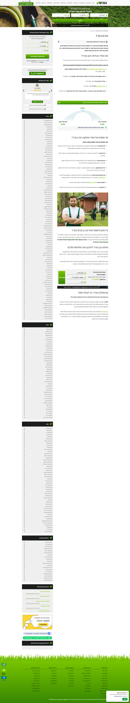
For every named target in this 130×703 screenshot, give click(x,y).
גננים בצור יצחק (48, 312)
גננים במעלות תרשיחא (47, 521)
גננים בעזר (49, 384)
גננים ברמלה (49, 154)
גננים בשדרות (49, 348)
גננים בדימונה (49, 405)
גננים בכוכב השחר (48, 580)
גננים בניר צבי (49, 236)
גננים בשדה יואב (48, 356)
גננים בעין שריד (48, 221)
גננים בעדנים (49, 188)
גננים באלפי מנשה (48, 190)
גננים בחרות (49, 278)
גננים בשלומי (49, 519)
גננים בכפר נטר (48, 291)
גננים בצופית (49, 213)
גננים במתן (49, 274)
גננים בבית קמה (48, 400)
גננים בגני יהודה (48, 270)
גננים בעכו (49, 500)
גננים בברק (49, 514)
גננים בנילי (49, 293)
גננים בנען (50, 244)
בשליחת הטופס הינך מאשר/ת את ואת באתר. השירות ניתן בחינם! (82, 287)
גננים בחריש (49, 447)
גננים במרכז (49, 144)
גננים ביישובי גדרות (47, 417)
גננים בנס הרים (48, 569)
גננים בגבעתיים (48, 165)
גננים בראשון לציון (48, 120)
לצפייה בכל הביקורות (37, 101)
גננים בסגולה (49, 363)
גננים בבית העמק (48, 512)
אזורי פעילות (56, 3)
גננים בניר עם (49, 415)
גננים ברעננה (49, 131)
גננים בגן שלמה (48, 346)
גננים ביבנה (49, 158)
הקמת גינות (81, 3)
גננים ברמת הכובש (48, 228)
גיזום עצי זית (54, 678)
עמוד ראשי (104, 671)
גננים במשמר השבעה (47, 255)
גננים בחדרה (49, 146)
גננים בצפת (49, 479)
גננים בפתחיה (49, 242)
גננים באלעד (49, 179)
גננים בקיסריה (49, 428)
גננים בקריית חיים (48, 455)
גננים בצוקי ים (49, 215)
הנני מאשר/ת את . (79, 25)
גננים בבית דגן (49, 196)
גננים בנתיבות (49, 350)
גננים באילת (49, 373)
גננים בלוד (49, 175)
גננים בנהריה (49, 432)
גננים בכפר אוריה (48, 557)
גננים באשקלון (49, 335)
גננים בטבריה (49, 445)
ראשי (93, 3)
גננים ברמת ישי (48, 487)
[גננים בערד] (82, 209)
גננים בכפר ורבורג (48, 382)
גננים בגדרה (49, 342)
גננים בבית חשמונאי (47, 308)
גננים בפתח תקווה (48, 125)
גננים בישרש (49, 204)
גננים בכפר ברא (48, 280)
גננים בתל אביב (48, 148)
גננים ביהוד (49, 186)
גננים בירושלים (49, 542)
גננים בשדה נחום (48, 477)
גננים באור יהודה (48, 198)
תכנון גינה (71, 678)
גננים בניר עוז (49, 413)
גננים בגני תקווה (48, 200)
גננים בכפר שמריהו (48, 177)
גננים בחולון (49, 129)
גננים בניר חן (49, 388)
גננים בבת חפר (49, 259)
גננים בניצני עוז (48, 223)
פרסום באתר (104, 686)
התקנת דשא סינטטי (85, 673)
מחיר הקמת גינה (100, 86)
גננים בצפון (49, 437)
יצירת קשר (105, 683)
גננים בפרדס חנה (48, 441)
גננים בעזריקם (49, 375)
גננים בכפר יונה (48, 162)
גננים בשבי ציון (49, 485)
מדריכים (44, 3)
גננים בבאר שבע (48, 333)
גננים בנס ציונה (48, 150)
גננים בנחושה (49, 365)
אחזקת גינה (87, 686)
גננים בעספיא (49, 502)
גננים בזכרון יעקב (48, 453)
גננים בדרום (49, 337)
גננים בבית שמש (48, 546)
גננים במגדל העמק (48, 460)
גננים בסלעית (49, 238)
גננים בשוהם (49, 169)
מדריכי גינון (104, 676)
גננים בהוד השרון (48, 122)
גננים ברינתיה (49, 211)
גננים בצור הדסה (48, 551)
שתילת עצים (87, 691)
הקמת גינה (71, 676)
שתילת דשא (87, 688)
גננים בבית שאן (48, 506)
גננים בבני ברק (49, 167)
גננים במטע (49, 561)
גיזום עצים (69, 3)
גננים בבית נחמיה (48, 305)
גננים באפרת (49, 263)
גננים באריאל (49, 265)
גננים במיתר (49, 407)
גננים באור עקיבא (48, 207)
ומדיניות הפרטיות (74, 25)
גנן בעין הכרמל (48, 481)
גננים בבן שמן (49, 299)
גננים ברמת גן (49, 135)
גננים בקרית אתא (48, 449)
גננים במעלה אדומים (47, 563)
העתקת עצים (54, 681)
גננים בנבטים (49, 390)
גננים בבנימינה (49, 504)
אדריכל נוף (71, 686)
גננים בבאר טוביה (48, 394)
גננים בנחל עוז (49, 409)
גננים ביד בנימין (48, 318)
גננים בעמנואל (49, 247)
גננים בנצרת (49, 466)
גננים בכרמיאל (49, 439)
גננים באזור (49, 268)
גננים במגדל (49, 529)
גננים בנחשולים (48, 495)
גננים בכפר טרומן (48, 316)
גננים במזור (49, 257)
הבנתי (124, 699)
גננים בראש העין (48, 139)
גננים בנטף (49, 555)
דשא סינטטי (49, 3)
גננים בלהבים (49, 386)
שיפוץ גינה (71, 681)
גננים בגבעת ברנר (48, 202)
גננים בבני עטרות (48, 314)
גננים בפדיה (49, 232)
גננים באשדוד (49, 329)
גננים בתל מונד (48, 183)
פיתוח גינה (71, 683)
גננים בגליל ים (49, 301)
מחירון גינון (38, 3)
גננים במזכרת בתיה (47, 253)
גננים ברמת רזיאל (48, 553)
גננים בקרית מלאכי (48, 354)
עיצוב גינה (75, 3)
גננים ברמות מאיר (48, 360)
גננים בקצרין (49, 527)
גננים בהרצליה (49, 137)
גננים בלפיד (49, 565)
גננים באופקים (49, 371)
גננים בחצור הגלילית (47, 523)
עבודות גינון (88, 3)
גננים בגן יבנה (49, 344)
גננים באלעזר (49, 559)
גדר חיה (88, 683)
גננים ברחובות (49, 331)
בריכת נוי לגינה (87, 678)
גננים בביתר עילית (48, 398)
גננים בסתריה (49, 289)
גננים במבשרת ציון (48, 548)
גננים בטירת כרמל (48, 508)
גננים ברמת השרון (48, 156)
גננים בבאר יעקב (48, 152)
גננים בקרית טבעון (48, 498)
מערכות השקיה (86, 676)
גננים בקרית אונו (48, 171)
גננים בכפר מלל (48, 287)
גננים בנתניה (49, 127)
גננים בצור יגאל (48, 217)
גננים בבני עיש (49, 396)
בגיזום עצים (102, 177)
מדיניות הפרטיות (77, 287)
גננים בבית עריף (48, 310)
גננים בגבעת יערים (48, 578)
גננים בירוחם (49, 379)
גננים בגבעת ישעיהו (47, 574)
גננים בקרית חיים (48, 493)
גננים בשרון (49, 141)
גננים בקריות (49, 434)
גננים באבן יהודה (48, 194)
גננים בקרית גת (48, 339)
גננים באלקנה (49, 295)
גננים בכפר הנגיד (48, 352)
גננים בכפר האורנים (47, 282)
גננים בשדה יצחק (48, 474)
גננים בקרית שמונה (48, 403)
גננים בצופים (49, 219)
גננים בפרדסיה (48, 230)
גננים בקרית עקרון (48, 472)
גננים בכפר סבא (48, 133)
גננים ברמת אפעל (48, 209)
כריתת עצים (63, 3)
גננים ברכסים (49, 470)
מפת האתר (104, 696)
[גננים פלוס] (102, 3)
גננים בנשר (49, 451)
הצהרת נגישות (104, 693)
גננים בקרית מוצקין (48, 462)
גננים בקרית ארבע (48, 358)
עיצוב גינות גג (70, 673)
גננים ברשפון (49, 483)
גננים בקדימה (49, 181)
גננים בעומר (49, 369)
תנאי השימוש (79, 25)
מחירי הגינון (93, 182)
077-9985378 (96, 279)
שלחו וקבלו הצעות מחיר (37, 56)
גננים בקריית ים (48, 468)
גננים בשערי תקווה (48, 192)
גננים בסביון (49, 251)
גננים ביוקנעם (49, 458)
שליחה (80, 21)
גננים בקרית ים (49, 489)
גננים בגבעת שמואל (47, 303)
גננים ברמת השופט (48, 234)
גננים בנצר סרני (48, 249)
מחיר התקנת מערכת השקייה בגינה (96, 69)
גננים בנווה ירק (49, 240)
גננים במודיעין (49, 544)
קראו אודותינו (104, 681)
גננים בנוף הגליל (48, 531)
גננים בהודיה (49, 411)
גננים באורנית (49, 276)
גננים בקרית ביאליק (47, 464)
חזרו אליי (62, 277)
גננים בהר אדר (49, 272)
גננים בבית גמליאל (48, 392)
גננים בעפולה (49, 443)
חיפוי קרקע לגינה (86, 681)
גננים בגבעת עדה (48, 516)
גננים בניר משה (48, 367)
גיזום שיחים (54, 676)
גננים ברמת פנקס (48, 226)
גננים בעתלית (49, 491)
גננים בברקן (49, 297)
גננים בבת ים (49, 160)
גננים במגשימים (48, 284)
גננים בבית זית (49, 572)
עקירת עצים (54, 683)
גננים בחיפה (49, 430)
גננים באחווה (49, 377)
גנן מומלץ (105, 311)
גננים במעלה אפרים (47, 567)
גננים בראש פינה (48, 525)
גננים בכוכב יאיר (48, 173)
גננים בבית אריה (48, 261)
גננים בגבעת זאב (48, 576)
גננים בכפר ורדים (48, 510)
